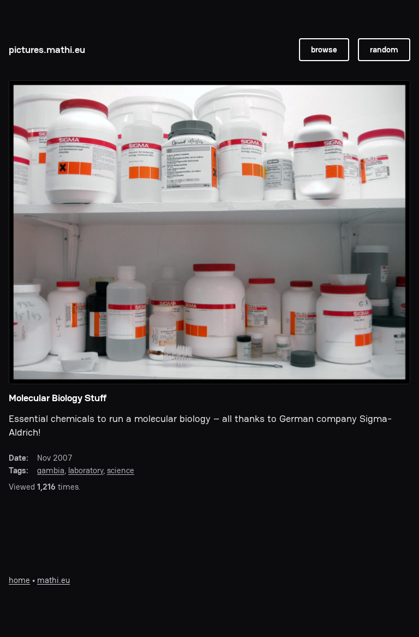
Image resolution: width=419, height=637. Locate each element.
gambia (50, 470)
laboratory (85, 470)
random (384, 49)
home (19, 580)
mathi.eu (53, 580)
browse (324, 49)
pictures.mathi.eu (47, 49)
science (120, 470)
